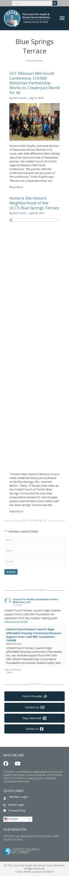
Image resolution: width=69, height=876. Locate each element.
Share (9, 672)
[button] (6, 764)
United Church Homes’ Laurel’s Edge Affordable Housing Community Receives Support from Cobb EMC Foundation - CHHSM (33, 634)
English (13, 819)
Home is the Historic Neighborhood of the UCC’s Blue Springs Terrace (34, 202)
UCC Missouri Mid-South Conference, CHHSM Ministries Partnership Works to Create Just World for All (34, 82)
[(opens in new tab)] (21, 851)
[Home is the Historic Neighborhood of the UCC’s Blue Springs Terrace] (34, 343)
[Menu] (62, 18)
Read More (16, 187)
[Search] (54, 3)
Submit (11, 572)
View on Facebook (12, 669)
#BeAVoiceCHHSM (16, 622)
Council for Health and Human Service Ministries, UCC (35, 601)
